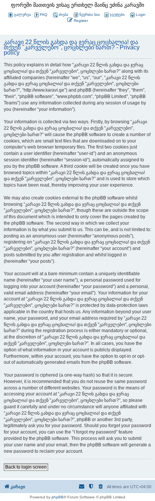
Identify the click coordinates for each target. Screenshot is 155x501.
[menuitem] (137, 14)
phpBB (58, 497)
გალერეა (22, 14)
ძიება (63, 14)
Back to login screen (26, 467)
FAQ (43, 14)
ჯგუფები (117, 14)
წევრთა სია (89, 14)
